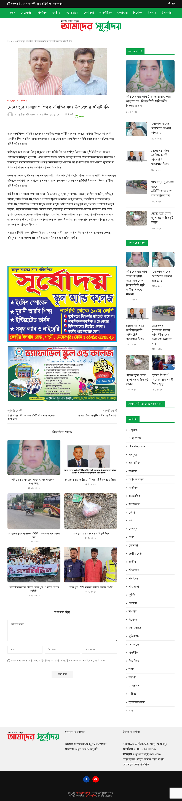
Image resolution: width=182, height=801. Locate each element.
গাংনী (131, 537)
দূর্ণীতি (132, 595)
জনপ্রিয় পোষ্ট (135, 554)
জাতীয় (56, 13)
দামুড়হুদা (134, 586)
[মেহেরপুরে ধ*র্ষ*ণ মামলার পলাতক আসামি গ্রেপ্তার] (90, 564)
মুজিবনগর (134, 636)
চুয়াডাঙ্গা (133, 545)
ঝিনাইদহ (133, 578)
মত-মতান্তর (71, 13)
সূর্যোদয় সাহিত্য (137, 702)
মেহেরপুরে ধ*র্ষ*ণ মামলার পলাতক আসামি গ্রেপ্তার (91, 587)
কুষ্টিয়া (132, 512)
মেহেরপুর (26, 13)
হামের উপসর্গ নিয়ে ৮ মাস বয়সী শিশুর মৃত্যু (162, 379)
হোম (12, 13)
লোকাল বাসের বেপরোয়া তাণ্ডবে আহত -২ (161, 128)
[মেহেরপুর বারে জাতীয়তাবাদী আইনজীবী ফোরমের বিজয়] (90, 457)
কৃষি (131, 520)
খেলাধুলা (89, 13)
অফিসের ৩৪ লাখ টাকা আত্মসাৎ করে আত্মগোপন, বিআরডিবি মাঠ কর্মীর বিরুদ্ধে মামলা (148, 101)
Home (10, 41)
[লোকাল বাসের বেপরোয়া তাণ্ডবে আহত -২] (136, 129)
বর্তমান (136, 686)
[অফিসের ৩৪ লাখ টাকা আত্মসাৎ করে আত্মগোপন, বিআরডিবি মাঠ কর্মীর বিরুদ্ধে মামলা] (33, 457)
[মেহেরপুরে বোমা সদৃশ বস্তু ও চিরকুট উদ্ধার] (90, 511)
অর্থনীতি (133, 471)
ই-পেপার (166, 13)
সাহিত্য (132, 694)
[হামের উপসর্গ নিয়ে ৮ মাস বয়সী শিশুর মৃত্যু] (163, 362)
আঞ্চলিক (42, 13)
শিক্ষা (131, 669)
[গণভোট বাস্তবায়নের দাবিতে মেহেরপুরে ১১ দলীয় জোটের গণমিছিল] (33, 564)
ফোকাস (133, 603)
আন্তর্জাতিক (105, 13)
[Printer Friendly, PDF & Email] (79, 115)
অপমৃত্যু (133, 455)
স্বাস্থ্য (131, 710)
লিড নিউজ (134, 661)
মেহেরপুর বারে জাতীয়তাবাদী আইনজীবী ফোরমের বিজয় (90, 479)
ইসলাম (152, 13)
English (133, 430)
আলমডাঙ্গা (134, 504)
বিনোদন (137, 13)
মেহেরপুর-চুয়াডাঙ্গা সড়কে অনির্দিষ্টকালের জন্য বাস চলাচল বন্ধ (162, 188)
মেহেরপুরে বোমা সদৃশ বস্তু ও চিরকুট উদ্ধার (90, 533)
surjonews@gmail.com (147, 754)
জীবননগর (134, 570)
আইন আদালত (136, 479)
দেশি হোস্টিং (91, 796)
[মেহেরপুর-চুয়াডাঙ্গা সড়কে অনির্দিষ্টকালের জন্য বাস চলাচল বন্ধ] (33, 511)
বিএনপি (132, 611)
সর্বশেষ (23, 100)
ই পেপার (136, 438)
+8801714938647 (145, 749)
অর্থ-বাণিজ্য (135, 463)
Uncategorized (138, 446)
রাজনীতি (133, 652)
